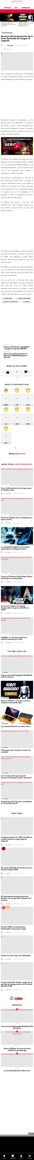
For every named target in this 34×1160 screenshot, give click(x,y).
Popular (7, 8)
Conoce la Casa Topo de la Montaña (16, 955)
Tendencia (25, 8)
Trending (3, 848)
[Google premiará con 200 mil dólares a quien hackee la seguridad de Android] (17, 826)
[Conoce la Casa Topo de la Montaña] (17, 944)
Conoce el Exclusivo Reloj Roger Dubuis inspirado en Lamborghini (16, 577)
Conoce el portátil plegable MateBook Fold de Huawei (8, 24)
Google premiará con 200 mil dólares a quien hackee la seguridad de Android (16, 839)
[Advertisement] (17, 100)
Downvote (26, 372)
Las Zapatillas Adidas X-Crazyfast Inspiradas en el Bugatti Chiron (15, 548)
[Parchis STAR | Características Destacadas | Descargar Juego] (17, 916)
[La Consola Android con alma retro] (17, 715)
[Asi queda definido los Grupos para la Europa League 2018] (17, 857)
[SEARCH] (26, 11)
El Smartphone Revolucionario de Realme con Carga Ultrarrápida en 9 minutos (16, 898)
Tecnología (5, 672)
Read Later (8, 298)
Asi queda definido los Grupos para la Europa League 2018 (16, 869)
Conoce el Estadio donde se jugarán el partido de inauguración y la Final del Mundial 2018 (16, 984)
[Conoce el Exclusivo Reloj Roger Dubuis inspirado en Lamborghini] (17, 565)
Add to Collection (11, 301)
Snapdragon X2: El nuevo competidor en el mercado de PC (16, 802)
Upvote (7, 372)
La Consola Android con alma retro (15, 726)
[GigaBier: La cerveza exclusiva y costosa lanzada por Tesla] (17, 626)
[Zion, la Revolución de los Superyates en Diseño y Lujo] (17, 477)
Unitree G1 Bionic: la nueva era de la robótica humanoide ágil (25, 24)
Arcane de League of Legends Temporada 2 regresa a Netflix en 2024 (15, 608)
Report (27, 301)
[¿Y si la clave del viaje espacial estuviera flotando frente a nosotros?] (17, 765)
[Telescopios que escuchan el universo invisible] (17, 739)
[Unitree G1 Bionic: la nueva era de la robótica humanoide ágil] (17, 690)
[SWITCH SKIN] (29, 11)
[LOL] (8, 908)
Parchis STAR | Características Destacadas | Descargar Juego (13, 928)
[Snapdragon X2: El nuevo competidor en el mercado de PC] (17, 791)
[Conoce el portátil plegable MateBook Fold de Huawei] (8, 17)
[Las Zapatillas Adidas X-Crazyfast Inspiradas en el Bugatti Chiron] (17, 536)
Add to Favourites (24, 298)
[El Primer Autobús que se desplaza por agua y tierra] (17, 507)
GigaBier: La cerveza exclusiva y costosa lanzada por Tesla (14, 638)
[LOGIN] (32, 11)
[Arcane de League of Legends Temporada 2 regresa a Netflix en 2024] (17, 595)
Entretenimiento (23, 464)
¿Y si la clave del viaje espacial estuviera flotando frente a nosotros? (16, 777)
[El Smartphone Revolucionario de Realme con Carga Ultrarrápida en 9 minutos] (17, 885)
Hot (16, 8)
